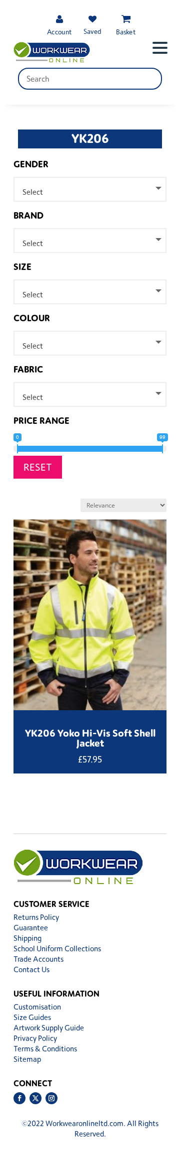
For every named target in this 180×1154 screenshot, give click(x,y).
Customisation (37, 1007)
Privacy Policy (35, 1038)
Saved (93, 31)
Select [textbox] (32, 192)
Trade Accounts (39, 959)
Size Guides (32, 1017)
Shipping (28, 938)
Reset (38, 467)
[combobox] (90, 189)
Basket (126, 31)
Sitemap (27, 1059)
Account (59, 31)
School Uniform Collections (57, 948)
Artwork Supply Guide (49, 1027)
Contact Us (32, 969)
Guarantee (31, 927)
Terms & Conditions (45, 1048)
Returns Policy (36, 917)
